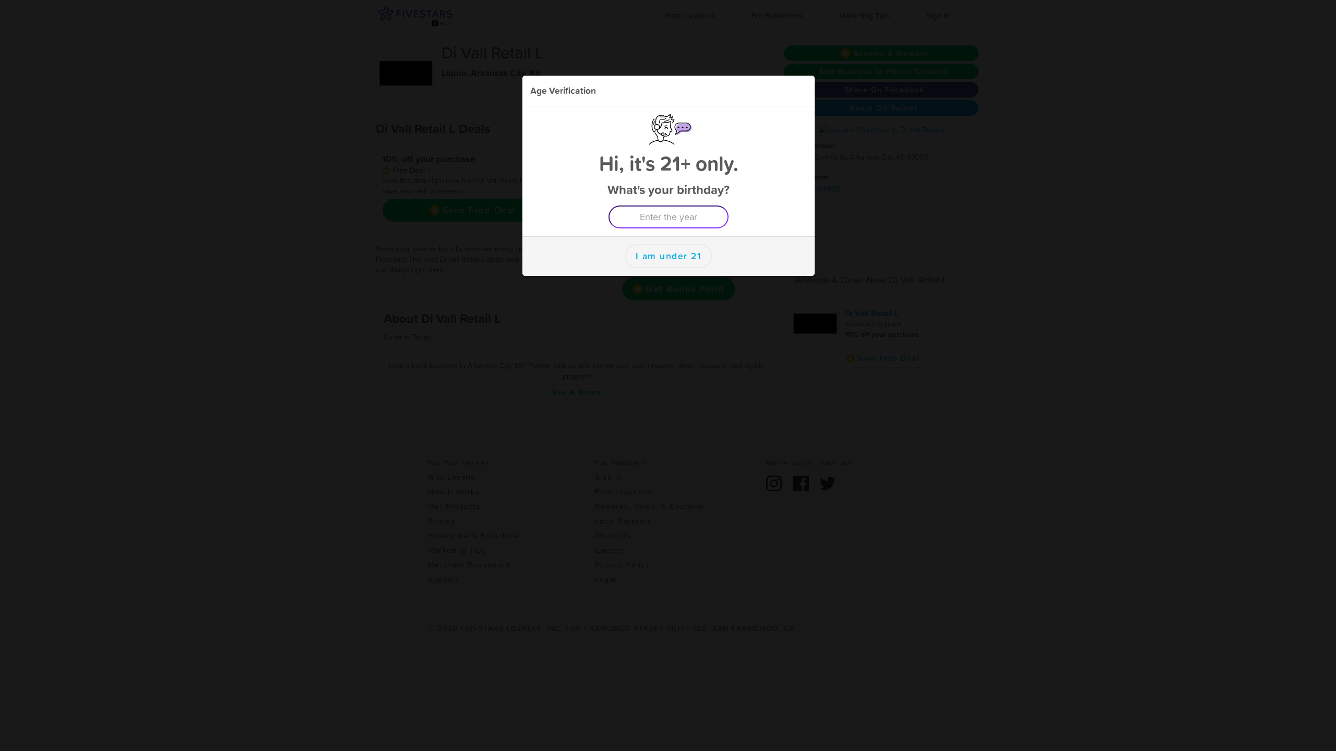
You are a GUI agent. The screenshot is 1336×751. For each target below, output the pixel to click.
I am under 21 (669, 256)
